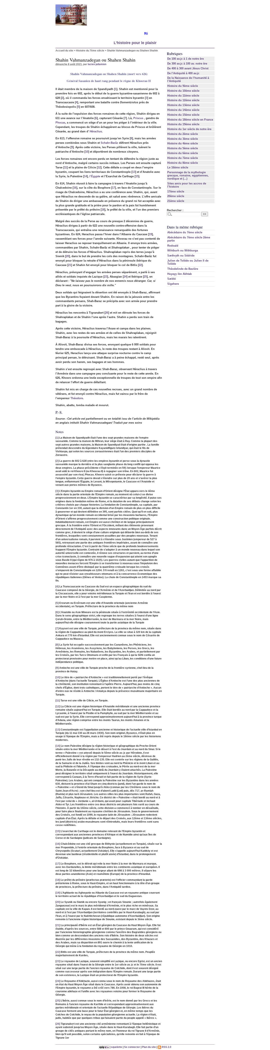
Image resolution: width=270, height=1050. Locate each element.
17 (113, 187)
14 (85, 176)
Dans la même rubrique (185, 227)
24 (125, 276)
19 (150, 234)
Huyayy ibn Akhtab (179, 273)
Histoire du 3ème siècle (182, 138)
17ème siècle (175, 191)
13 (133, 171)
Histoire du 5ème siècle (182, 148)
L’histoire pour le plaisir (135, 43)
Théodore (76, 398)
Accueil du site (64, 50)
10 (86, 151)
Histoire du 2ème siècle (182, 134)
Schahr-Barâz (109, 142)
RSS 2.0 (166, 1047)
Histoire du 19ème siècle (183, 124)
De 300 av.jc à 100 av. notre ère (187, 63)
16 (74, 187)
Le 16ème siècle (177, 167)
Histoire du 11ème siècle (183, 95)
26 (106, 312)
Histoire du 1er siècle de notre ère (189, 129)
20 (67, 256)
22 (140, 265)
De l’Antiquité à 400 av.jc (183, 73)
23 (105, 276)
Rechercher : (175, 210)
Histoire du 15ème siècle (183, 114)
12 (99, 167)
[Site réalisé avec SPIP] (104, 1047)
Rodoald (172, 245)
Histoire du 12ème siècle (183, 100)
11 (65, 167)
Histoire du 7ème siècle (90, 50)
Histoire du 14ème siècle (183, 109)
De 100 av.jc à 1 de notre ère (185, 58)
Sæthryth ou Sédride (180, 255)
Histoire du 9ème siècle (182, 85)
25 (145, 276)
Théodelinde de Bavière (182, 268)
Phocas (60, 122)
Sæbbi (171, 278)
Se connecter (132, 1047)
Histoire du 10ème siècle (183, 90)
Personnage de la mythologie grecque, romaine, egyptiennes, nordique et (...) (188, 175)
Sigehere (173, 283)
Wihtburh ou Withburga (182, 250)
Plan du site (149, 1047)
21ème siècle (175, 201)
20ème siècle (175, 196)
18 (102, 209)
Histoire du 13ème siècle (183, 105)
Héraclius (96, 131)
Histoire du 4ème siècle (182, 143)
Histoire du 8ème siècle (182, 162)
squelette (116, 1047)
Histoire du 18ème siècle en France (190, 119)
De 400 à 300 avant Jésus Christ (187, 68)
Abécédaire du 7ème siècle (184, 232)
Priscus (138, 118)
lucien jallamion (97, 64)
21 (69, 265)
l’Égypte (94, 176)
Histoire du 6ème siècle (182, 153)
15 (136, 176)
